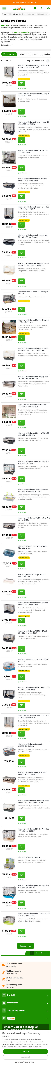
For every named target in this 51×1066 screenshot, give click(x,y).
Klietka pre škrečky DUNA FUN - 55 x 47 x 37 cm (33, 660)
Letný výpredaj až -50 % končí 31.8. (25, 2)
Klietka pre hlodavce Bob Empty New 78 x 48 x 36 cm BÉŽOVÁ (33, 377)
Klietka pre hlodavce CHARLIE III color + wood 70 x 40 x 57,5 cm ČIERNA (33, 349)
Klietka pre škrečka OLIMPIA (29, 857)
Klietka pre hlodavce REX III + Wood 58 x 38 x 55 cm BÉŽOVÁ (33, 830)
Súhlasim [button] (25, 1052)
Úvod (4, 14)
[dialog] (25, 1048)
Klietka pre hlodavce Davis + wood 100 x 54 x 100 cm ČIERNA (33, 123)
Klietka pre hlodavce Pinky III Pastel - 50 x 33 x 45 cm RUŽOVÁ (33, 406)
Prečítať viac (37, 1047)
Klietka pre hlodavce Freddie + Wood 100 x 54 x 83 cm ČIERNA (33, 604)
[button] (25, 1062)
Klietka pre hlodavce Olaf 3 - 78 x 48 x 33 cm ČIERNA (34, 519)
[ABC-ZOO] (19, 8)
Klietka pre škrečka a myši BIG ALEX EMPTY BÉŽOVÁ (32, 575)
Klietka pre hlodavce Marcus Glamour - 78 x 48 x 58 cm (33, 321)
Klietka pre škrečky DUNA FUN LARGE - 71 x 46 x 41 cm (33, 547)
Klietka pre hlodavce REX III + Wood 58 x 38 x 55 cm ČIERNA (33, 462)
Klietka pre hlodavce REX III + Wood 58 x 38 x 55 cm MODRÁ (33, 886)
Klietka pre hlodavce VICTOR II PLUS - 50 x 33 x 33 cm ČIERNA (33, 632)
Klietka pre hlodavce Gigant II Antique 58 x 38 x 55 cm (33, 95)
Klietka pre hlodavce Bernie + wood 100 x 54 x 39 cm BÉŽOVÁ (32, 773)
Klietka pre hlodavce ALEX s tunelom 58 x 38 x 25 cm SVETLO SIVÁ (33, 490)
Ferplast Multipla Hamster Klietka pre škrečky (33, 293)
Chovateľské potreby (16, 14)
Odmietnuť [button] (25, 1057)
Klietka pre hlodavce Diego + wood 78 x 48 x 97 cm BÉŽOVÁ (33, 717)
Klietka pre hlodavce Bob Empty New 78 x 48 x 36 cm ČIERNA (33, 236)
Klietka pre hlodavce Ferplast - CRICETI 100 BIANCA (30, 745)
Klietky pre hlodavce (44, 14)
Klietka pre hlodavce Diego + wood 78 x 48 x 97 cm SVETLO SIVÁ (33, 66)
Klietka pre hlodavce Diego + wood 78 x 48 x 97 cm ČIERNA (33, 208)
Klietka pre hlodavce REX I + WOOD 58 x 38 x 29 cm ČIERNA (33, 434)
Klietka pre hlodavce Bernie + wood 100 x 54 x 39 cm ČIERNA (32, 179)
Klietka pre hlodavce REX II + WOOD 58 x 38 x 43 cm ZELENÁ (34, 915)
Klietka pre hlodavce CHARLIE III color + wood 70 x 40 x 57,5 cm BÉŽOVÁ (33, 264)
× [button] (48, 1032)
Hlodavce (30, 14)
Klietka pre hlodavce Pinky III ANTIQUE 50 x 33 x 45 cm (33, 151)
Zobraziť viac (25, 946)
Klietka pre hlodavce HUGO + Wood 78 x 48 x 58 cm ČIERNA (34, 688)
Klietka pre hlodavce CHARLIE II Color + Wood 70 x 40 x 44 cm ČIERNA (33, 801)
